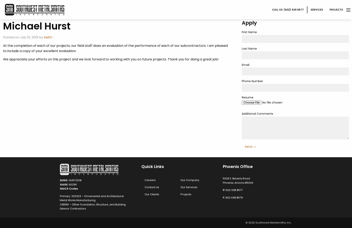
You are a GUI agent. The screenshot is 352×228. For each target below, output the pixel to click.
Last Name (249, 49)
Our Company (189, 180)
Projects (336, 9)
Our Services (188, 187)
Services (317, 9)
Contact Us (152, 187)
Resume (247, 97)
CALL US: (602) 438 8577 (288, 9)
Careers (150, 180)
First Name (249, 32)
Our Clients (152, 194)
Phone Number (252, 81)
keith (48, 37)
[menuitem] (288, 9)
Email (245, 65)
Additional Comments (257, 114)
